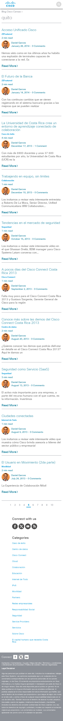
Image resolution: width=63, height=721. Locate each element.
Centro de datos (20, 549)
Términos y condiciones (52, 663)
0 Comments (38, 46)
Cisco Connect (19, 555)
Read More (9, 66)
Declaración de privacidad (13, 665)
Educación (17, 573)
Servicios (16, 628)
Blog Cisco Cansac (11, 12)
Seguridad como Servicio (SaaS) (25, 369)
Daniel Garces (18, 43)
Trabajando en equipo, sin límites (25, 176)
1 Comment (41, 146)
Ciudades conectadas (17, 416)
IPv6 (14, 585)
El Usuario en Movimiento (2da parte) (28, 462)
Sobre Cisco (18, 634)
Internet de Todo (20, 579)
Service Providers (20, 622)
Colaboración (18, 567)
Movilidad (16, 592)
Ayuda (25, 663)
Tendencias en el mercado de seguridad (31, 223)
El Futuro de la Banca (17, 76)
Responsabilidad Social (23, 610)
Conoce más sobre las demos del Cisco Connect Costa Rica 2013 (30, 321)
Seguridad (17, 616)
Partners (16, 598)
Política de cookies (32, 665)
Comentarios (16, 663)
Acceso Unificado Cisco (19, 30)
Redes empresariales (22, 604)
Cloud (15, 561)
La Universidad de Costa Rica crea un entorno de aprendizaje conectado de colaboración (29, 126)
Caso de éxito (19, 543)
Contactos (6, 663)
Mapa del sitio (35, 663)
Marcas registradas (49, 665)
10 (52, 505)
